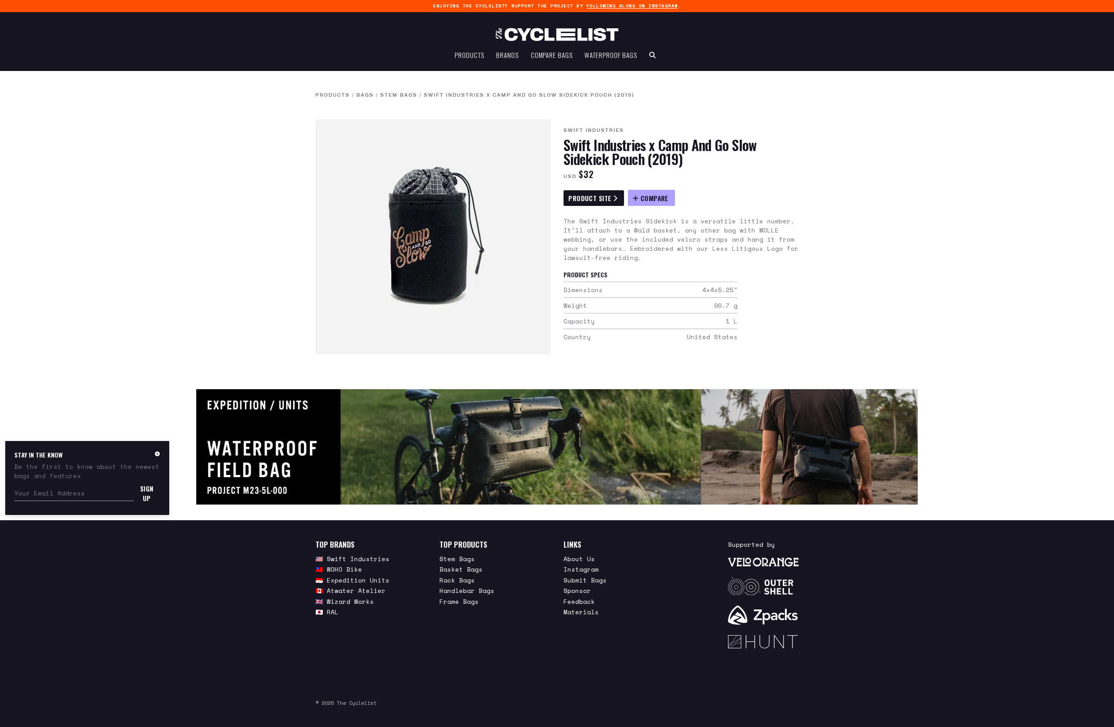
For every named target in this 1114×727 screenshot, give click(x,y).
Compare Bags (552, 55)
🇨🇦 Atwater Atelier (350, 590)
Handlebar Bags (467, 590)
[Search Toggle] (652, 55)
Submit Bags (585, 580)
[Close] (157, 453)
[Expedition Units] (557, 447)
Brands (507, 55)
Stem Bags (398, 95)
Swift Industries (594, 130)
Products (469, 55)
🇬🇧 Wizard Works (344, 601)
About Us (579, 558)
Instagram (581, 569)
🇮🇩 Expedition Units (352, 580)
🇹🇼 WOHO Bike (338, 569)
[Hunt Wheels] (763, 641)
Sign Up (147, 493)
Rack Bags (457, 580)
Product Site (590, 198)
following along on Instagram (632, 6)
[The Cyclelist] (557, 34)
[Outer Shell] (763, 586)
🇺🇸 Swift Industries (352, 558)
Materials (581, 611)
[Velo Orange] (763, 562)
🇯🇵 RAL (327, 611)
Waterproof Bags (610, 55)
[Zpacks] (763, 615)
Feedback (579, 601)
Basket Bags (461, 569)
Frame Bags (459, 601)
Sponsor (577, 590)
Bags (365, 95)
